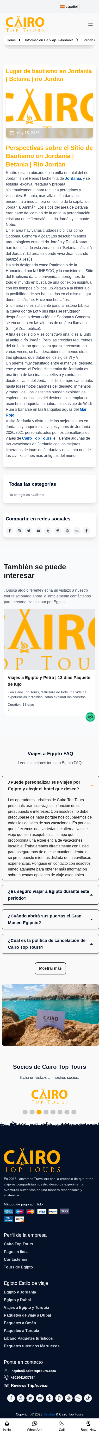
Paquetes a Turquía (21, 1331)
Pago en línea (16, 1252)
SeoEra (49, 1414)
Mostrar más (50, 968)
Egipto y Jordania (20, 1292)
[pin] (58, 531)
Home (11, 40)
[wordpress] (67, 531)
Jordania (73, 178)
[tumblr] (48, 531)
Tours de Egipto (18, 1267)
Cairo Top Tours (36, 438)
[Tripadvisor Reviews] (90, 717)
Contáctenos (15, 1259)
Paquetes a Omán (20, 1323)
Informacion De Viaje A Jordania (49, 40)
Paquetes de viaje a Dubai (27, 1315)
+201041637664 (23, 1377)
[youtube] (38, 531)
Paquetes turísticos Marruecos (32, 1346)
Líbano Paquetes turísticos (28, 1338)
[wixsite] (77, 531)
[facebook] (9, 531)
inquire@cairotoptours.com (33, 1371)
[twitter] (29, 531)
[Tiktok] (86, 531)
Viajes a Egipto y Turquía (26, 1308)
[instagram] (19, 531)
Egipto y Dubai (17, 1300)
